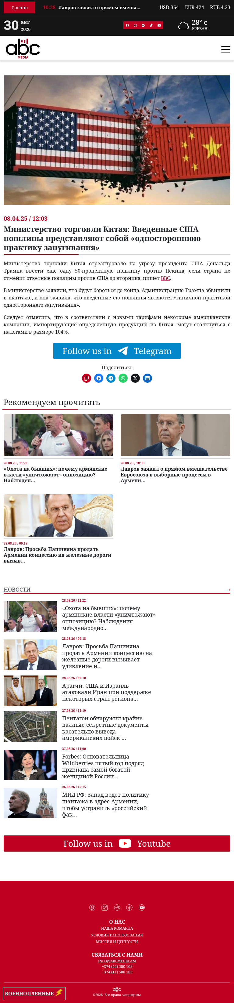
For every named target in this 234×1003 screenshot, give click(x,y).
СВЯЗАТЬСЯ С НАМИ (117, 954)
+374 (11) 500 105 (117, 972)
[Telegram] (143, 25)
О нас (117, 921)
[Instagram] (135, 25)
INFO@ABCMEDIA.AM (117, 961)
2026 (99, 994)
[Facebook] (127, 25)
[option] (97, 11)
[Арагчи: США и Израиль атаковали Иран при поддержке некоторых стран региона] (30, 690)
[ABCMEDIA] (23, 47)
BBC (165, 278)
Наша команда (117, 928)
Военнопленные (30, 993)
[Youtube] (159, 25)
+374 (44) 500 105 (117, 966)
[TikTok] (151, 25)
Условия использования (117, 935)
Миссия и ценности (117, 941)
